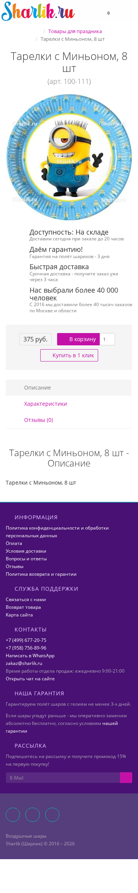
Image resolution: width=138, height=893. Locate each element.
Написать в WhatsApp (30, 655)
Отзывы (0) (38, 419)
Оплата (14, 543)
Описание (37, 387)
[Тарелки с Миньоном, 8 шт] (69, 157)
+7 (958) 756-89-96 (26, 648)
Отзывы (14, 566)
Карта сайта (19, 614)
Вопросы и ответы (26, 558)
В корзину (82, 339)
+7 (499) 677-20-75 (26, 640)
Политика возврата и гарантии (41, 574)
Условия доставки (26, 551)
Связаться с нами (26, 599)
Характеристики (45, 403)
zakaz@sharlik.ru (24, 663)
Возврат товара (23, 607)
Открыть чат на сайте (30, 678)
